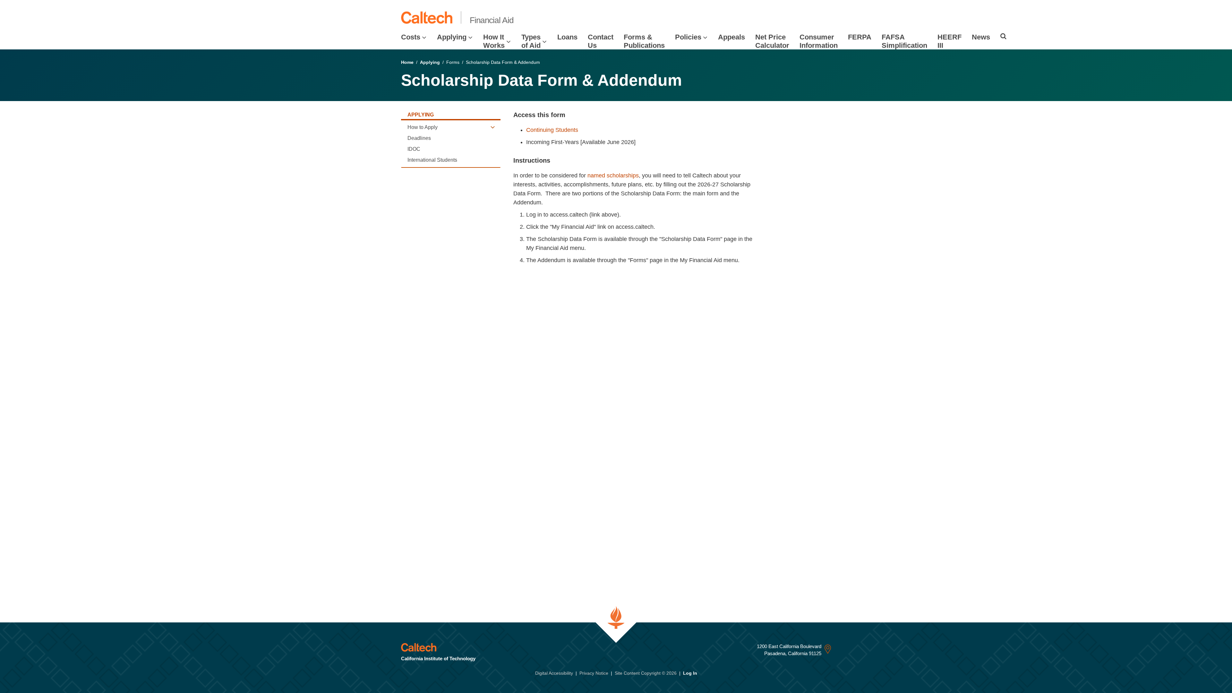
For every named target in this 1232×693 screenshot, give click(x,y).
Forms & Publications (644, 41)
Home (407, 62)
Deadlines (419, 138)
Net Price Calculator (772, 41)
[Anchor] (569, 114)
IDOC (413, 149)
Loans (567, 37)
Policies (688, 37)
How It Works (494, 41)
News (981, 37)
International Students (432, 160)
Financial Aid (492, 20)
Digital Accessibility (554, 673)
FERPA (859, 37)
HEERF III (949, 41)
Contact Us (600, 41)
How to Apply (422, 127)
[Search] (1003, 36)
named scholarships (613, 175)
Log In (690, 673)
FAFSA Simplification (904, 41)
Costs (410, 37)
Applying (451, 37)
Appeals (731, 37)
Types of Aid (531, 41)
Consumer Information (819, 41)
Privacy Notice (593, 673)
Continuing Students (552, 130)
